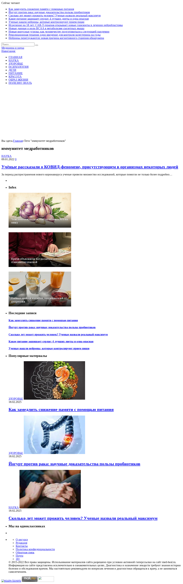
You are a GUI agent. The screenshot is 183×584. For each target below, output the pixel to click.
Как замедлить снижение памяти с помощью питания (41, 9)
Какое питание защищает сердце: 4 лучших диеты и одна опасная (49, 18)
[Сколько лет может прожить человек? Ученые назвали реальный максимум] (50, 507)
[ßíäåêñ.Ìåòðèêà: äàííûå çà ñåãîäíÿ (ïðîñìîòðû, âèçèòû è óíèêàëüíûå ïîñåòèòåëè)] (11, 581)
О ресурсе (22, 539)
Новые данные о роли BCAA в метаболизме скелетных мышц (46, 28)
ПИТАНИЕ (16, 73)
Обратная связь (25, 552)
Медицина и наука (12, 47)
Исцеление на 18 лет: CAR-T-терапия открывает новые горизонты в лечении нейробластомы (66, 25)
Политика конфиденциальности (35, 549)
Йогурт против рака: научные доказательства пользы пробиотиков (49, 12)
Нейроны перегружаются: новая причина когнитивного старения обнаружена (56, 38)
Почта (19, 555)
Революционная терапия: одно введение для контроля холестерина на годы (55, 34)
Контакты (22, 546)
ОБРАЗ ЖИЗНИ (18, 79)
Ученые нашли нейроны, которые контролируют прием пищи (46, 21)
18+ (18, 558)
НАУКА (14, 60)
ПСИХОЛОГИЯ (19, 66)
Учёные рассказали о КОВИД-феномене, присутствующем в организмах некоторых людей (89, 167)
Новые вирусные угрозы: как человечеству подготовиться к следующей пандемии (59, 31)
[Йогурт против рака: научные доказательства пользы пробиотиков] (54, 453)
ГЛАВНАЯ (15, 57)
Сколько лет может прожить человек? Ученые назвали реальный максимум (55, 15)
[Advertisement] (91, 112)
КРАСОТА (15, 76)
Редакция (21, 542)
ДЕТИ (12, 70)
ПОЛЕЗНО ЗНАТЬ (20, 82)
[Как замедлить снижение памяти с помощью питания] (54, 398)
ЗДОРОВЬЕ (16, 63)
